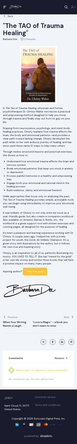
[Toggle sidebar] (4, 7)
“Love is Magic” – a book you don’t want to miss (50, 323)
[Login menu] (73, 7)
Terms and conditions (47, 405)
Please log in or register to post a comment (42, 370)
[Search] (66, 7)
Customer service (45, 397)
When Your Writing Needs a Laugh (14, 323)
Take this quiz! (35, 271)
